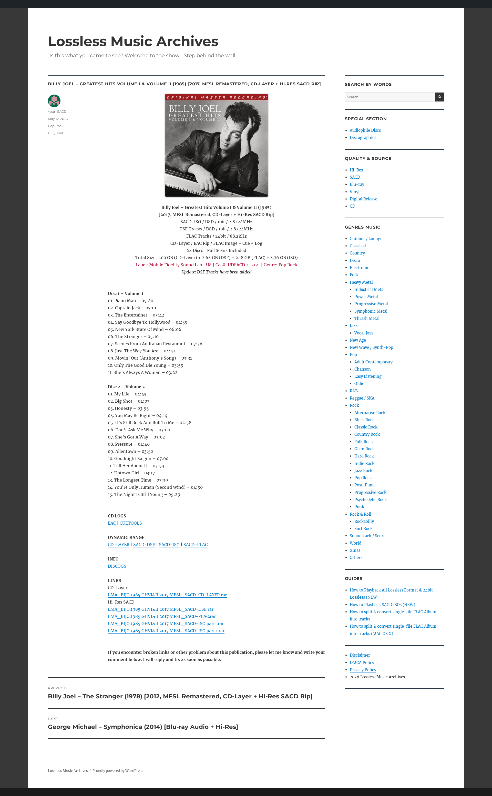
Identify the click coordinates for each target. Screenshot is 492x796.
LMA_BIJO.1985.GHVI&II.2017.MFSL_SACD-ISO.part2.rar (166, 630)
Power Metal (366, 296)
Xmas (355, 550)
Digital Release (363, 199)
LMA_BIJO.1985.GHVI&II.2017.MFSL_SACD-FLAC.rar (162, 616)
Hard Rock (364, 456)
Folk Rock (363, 441)
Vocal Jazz (363, 333)
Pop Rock (56, 126)
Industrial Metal (369, 289)
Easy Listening (368, 376)
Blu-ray (357, 184)
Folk (354, 274)
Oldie (359, 383)
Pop (353, 354)
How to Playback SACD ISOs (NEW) (382, 604)
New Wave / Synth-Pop (371, 347)
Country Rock (367, 434)
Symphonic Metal (370, 311)
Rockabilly (364, 521)
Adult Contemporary (373, 362)
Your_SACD (57, 111)
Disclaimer (360, 655)
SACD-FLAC (195, 544)
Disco (355, 260)
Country (357, 253)
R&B (354, 391)
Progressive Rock (370, 492)
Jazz (353, 325)
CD (352, 206)
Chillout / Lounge (366, 238)
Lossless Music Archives (133, 41)
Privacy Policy (363, 669)
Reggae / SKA (362, 398)
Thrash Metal (367, 318)
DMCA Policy (362, 662)
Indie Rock (364, 463)
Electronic (359, 267)
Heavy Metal (361, 282)
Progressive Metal (371, 303)
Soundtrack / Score (367, 535)
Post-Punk (364, 485)
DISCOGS (117, 566)
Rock (354, 405)
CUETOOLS (131, 523)
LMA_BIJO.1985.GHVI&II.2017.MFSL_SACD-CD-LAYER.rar (167, 594)
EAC (112, 523)
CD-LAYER (118, 544)
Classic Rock (365, 427)
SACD (355, 177)
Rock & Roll (360, 514)
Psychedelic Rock (370, 499)
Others (356, 557)
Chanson (362, 369)
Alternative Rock (369, 412)
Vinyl (355, 191)
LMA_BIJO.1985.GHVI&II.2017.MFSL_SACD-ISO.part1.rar (166, 623)
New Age (358, 340)
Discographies (363, 137)
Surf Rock (363, 528)
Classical (358, 245)
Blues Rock (364, 419)
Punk (359, 506)
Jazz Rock (363, 470)
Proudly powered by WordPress (118, 771)
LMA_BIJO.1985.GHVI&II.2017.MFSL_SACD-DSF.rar (160, 609)
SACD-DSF (144, 544)
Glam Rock (364, 448)
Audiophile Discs (365, 130)
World (355, 543)
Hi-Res (356, 170)
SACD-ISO (169, 544)
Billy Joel (55, 133)
